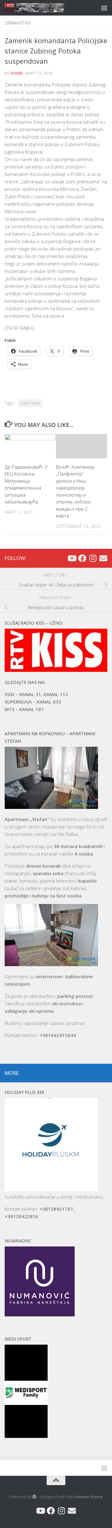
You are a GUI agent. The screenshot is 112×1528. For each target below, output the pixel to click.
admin (16, 73)
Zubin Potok (30, 403)
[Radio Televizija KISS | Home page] (44, 7)
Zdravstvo (18, 23)
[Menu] (104, 8)
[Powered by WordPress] (34, 1497)
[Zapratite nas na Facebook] (82, 558)
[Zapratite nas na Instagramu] (93, 558)
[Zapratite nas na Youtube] (72, 558)
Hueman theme (88, 1496)
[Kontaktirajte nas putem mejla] (103, 558)
